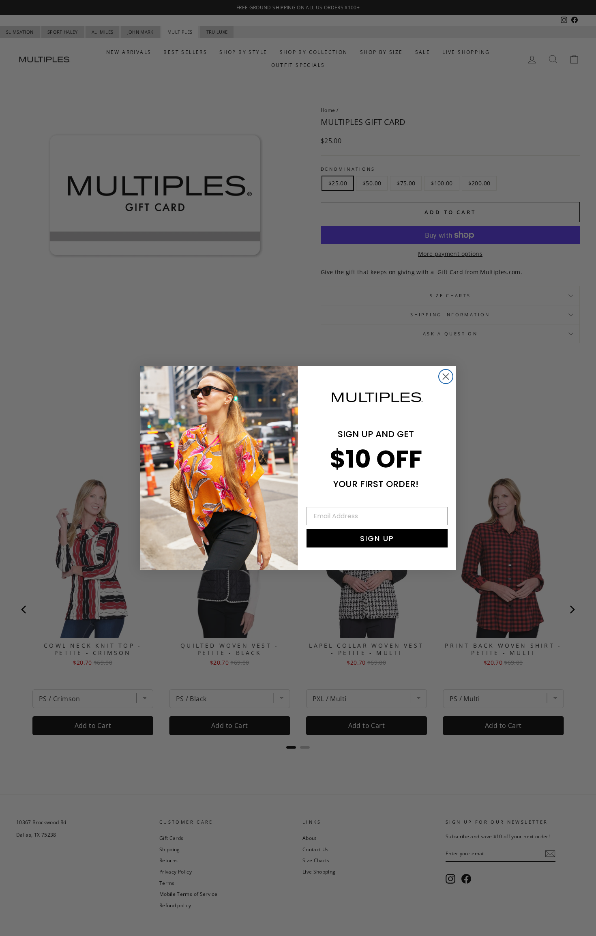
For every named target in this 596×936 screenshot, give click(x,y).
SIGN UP (377, 538)
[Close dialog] (446, 376)
